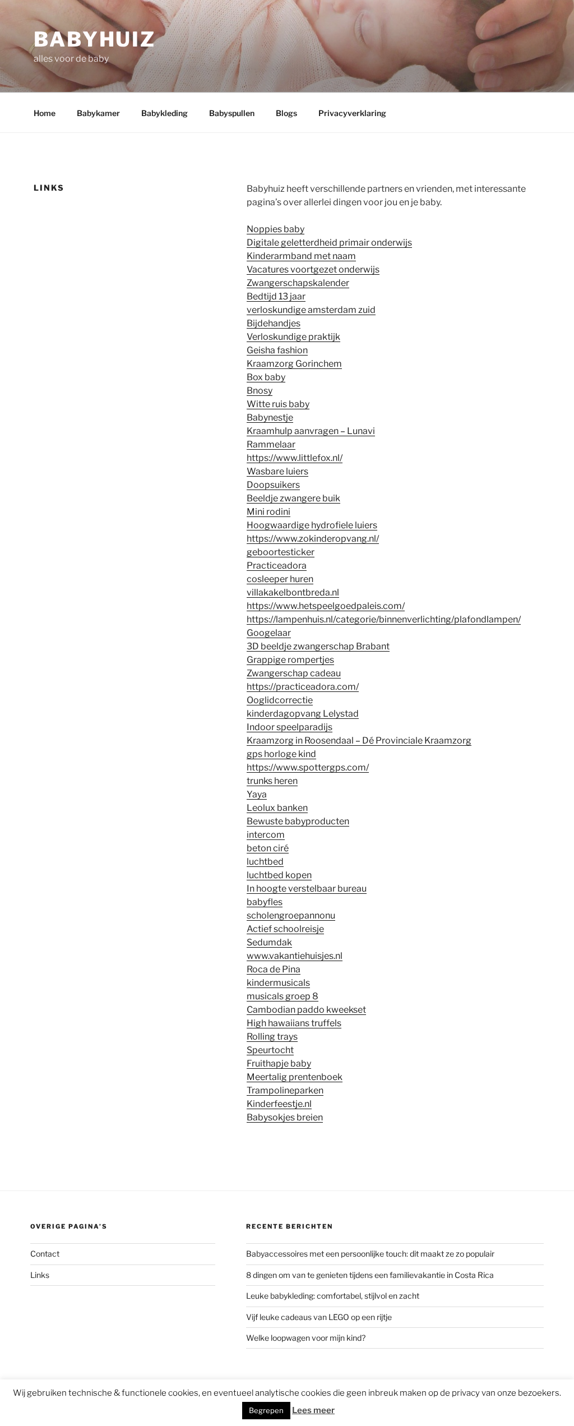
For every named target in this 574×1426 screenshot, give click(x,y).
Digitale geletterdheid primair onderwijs (329, 242)
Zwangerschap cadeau (294, 673)
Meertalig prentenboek (294, 1077)
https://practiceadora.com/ (303, 686)
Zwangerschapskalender (298, 283)
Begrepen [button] (266, 1410)
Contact (44, 1253)
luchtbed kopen (279, 875)
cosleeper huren (280, 579)
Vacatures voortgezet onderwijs (313, 269)
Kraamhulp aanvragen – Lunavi (311, 431)
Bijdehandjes (273, 323)
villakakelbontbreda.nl (293, 592)
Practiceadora (277, 565)
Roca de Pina (273, 969)
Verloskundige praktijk (293, 336)
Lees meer (313, 1410)
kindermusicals (278, 982)
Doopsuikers (273, 484)
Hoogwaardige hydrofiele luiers (312, 525)
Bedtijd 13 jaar (276, 296)
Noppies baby (275, 229)
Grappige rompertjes (290, 659)
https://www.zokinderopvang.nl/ (313, 538)
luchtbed (265, 861)
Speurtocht (270, 1050)
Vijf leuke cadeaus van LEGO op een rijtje (319, 1317)
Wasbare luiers (277, 471)
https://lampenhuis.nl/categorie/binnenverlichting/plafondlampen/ (384, 619)
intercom (266, 834)
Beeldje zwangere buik (293, 498)
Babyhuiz (95, 39)
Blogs (286, 113)
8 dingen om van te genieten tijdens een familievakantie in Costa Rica (370, 1275)
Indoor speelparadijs (289, 727)
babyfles (265, 902)
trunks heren (272, 781)
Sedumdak (269, 942)
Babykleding (164, 113)
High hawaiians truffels (294, 1023)
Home (44, 113)
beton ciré (268, 848)
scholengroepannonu (291, 915)
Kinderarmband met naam (301, 256)
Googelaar (269, 632)
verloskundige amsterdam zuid (311, 309)
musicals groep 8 (282, 996)
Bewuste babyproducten (298, 821)
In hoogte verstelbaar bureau (307, 888)
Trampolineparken (285, 1090)
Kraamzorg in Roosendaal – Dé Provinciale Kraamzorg (359, 740)
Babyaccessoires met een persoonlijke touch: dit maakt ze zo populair (371, 1253)
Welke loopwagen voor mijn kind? (305, 1337)
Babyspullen (231, 113)
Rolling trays (272, 1036)
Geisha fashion (277, 350)
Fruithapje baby (279, 1063)
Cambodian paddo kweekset (306, 1009)
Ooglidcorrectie (280, 700)
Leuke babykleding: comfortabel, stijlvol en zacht (332, 1295)
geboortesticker (280, 552)
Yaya (257, 794)
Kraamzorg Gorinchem (294, 363)
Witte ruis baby (278, 404)
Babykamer (98, 113)
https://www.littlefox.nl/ (294, 458)
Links (39, 1275)
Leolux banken (277, 807)
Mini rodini (268, 511)
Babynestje (270, 417)
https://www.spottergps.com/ (308, 767)
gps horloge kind (281, 754)
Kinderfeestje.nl (279, 1104)
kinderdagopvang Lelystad (303, 713)
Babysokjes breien (285, 1117)
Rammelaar (271, 444)
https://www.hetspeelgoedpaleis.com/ (326, 606)
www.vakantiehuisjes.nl (294, 955)
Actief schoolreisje (285, 929)
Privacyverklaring (352, 113)
